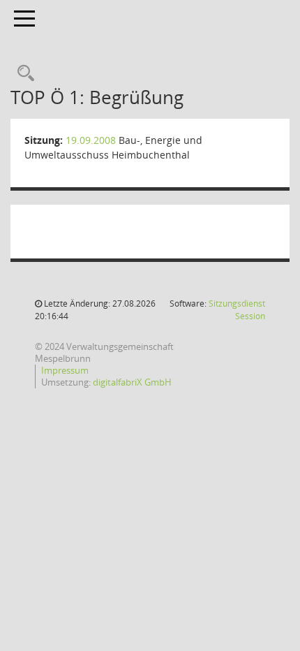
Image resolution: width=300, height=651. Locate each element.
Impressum (65, 370)
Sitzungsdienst (237, 310)
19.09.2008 (91, 140)
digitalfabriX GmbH (132, 382)
